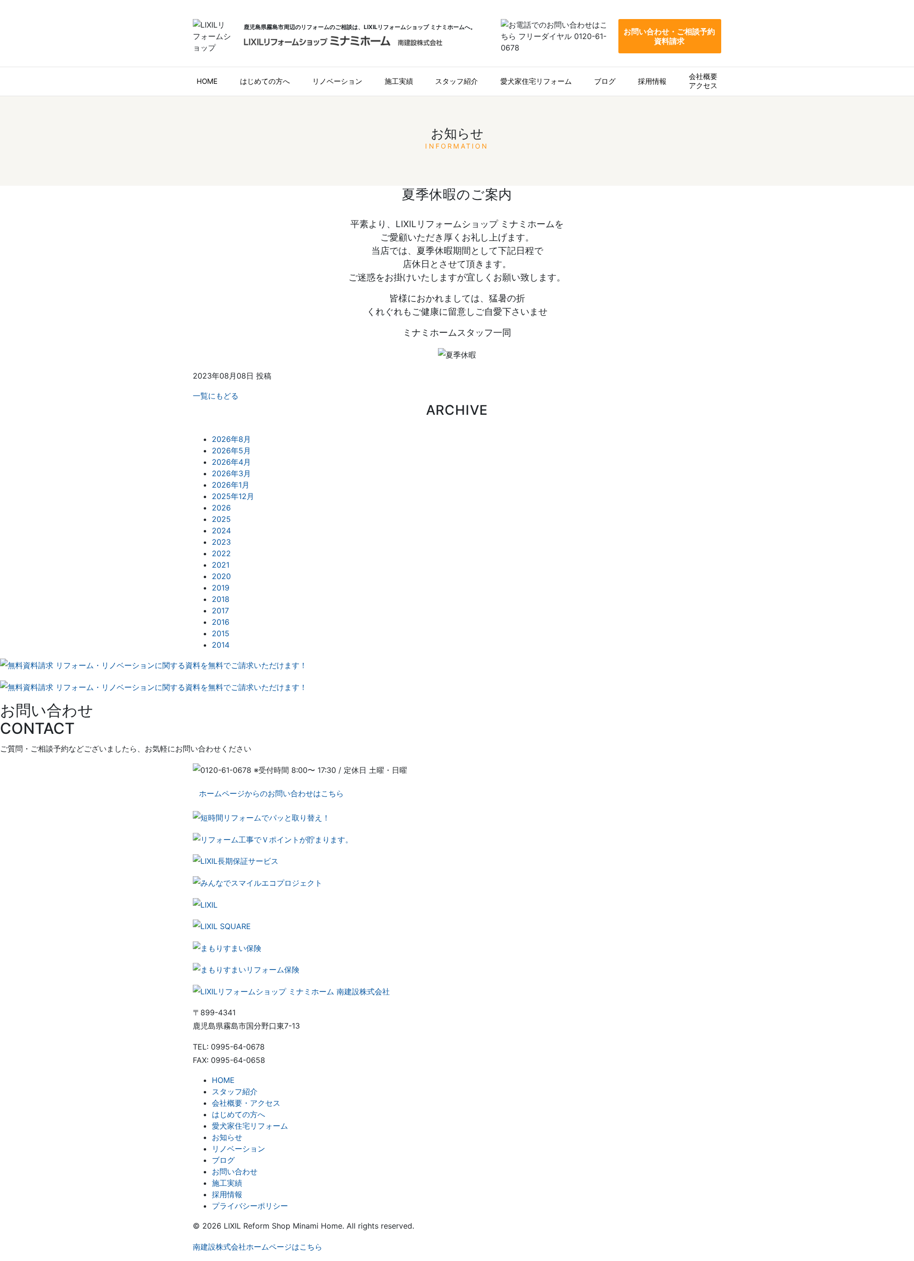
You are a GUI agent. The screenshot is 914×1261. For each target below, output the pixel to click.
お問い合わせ (235, 1171)
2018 (220, 599)
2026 (221, 507)
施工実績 (399, 81)
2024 (221, 530)
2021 (220, 565)
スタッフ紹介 (456, 81)
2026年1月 (230, 485)
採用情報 (652, 81)
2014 (220, 645)
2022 (221, 553)
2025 (221, 519)
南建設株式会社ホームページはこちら (257, 1246)
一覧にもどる (215, 395)
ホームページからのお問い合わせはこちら (271, 793)
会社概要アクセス (703, 81)
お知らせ (227, 1137)
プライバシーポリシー (250, 1206)
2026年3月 (231, 473)
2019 (220, 587)
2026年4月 (231, 462)
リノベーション (337, 81)
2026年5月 (231, 450)
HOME (207, 81)
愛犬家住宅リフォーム (536, 81)
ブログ (605, 81)
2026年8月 (231, 439)
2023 (221, 542)
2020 (221, 576)
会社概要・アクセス (246, 1103)
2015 (220, 633)
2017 (220, 610)
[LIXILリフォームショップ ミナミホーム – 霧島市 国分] (343, 41)
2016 (220, 622)
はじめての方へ (265, 81)
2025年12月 (233, 496)
